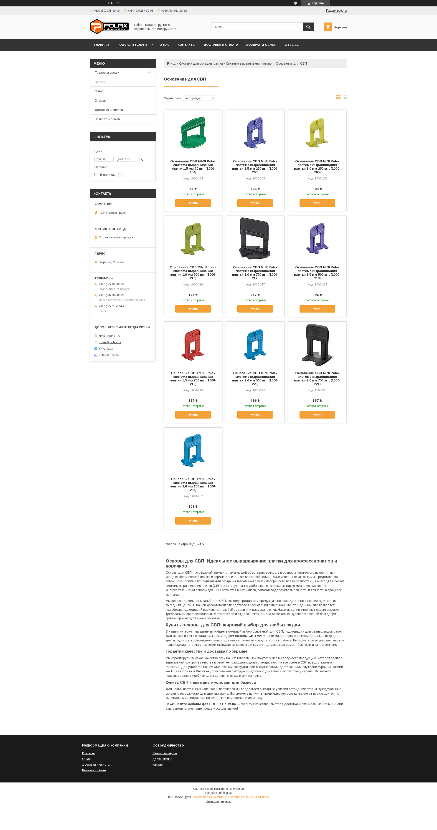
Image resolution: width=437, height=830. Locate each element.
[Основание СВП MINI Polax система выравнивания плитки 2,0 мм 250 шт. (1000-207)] (193, 450)
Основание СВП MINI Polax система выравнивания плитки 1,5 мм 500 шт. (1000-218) (317, 272)
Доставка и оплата (221, 44)
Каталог (158, 764)
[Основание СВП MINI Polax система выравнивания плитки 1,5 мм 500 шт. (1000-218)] (317, 238)
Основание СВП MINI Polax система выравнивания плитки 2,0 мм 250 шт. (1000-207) (193, 484)
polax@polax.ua (110, 342)
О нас (165, 44)
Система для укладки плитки (201, 63)
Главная (101, 44)
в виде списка (345, 98)
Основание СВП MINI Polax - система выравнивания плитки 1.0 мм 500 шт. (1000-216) (193, 272)
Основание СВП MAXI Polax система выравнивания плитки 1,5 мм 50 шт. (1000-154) (193, 166)
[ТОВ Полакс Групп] (109, 33)
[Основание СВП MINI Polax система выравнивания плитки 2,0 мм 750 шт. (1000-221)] (317, 344)
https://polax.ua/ (109, 335)
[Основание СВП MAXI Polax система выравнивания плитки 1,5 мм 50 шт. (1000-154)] (193, 132)
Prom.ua (238, 788)
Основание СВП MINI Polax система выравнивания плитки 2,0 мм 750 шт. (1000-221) (317, 378)
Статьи (100, 82)
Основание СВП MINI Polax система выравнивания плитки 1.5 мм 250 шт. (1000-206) (255, 166)
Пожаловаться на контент (209, 797)
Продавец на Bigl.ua (218, 793)
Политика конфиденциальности (248, 797)
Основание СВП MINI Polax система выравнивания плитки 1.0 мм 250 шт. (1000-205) (317, 166)
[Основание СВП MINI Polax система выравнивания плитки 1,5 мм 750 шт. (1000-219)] (193, 344)
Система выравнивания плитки (249, 63)
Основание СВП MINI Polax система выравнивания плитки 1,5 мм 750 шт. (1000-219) (193, 378)
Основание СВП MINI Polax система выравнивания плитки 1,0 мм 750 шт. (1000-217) (255, 272)
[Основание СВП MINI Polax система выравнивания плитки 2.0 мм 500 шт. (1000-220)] (255, 344)
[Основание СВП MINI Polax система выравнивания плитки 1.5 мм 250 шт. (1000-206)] (255, 132)
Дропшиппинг (162, 759)
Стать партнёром (164, 753)
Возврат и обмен (261, 44)
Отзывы (292, 44)
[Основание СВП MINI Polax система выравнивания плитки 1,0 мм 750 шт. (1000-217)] (255, 238)
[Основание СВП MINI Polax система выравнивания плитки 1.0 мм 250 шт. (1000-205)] (317, 132)
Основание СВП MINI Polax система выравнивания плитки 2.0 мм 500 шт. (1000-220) (255, 378)
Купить (193, 202)
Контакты (187, 44)
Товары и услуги (132, 44)
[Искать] (308, 27)
